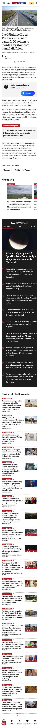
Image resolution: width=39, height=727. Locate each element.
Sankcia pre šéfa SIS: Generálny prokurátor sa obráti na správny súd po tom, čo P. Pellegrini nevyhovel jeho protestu (13, 567)
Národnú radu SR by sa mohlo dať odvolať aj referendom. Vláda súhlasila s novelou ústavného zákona (13, 629)
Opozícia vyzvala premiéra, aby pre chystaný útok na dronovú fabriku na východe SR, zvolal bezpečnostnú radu (13, 614)
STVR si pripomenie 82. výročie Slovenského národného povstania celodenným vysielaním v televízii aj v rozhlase (11, 517)
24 (31, 3)
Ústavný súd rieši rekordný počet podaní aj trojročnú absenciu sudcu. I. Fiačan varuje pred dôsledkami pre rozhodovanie (12, 486)
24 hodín (6, 227)
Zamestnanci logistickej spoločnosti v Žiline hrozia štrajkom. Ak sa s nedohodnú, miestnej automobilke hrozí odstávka (21, 337)
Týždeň (32, 227)
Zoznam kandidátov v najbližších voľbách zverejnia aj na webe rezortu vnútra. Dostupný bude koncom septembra (21, 352)
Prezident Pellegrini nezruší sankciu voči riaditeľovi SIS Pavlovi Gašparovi (12, 658)
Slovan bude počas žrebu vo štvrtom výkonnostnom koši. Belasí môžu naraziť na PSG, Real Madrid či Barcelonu (21, 378)
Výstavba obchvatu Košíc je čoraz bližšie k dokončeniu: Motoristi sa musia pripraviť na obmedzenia (19, 133)
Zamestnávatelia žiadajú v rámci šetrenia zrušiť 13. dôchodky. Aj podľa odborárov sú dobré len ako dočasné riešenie (21, 299)
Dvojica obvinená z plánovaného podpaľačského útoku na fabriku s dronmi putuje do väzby (20, 312)
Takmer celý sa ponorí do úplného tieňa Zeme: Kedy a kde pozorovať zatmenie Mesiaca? (21, 258)
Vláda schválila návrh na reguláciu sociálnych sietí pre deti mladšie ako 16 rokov (13, 644)
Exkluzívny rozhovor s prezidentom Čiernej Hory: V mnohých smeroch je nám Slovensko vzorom (12, 501)
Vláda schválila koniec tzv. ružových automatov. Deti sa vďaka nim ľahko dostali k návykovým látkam (12, 599)
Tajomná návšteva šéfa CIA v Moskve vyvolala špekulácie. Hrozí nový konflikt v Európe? (21, 286)
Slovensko (7, 398)
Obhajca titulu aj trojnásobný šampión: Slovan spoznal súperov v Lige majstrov (21, 324)
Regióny (11, 184)
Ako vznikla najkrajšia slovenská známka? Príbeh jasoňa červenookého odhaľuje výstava (12, 438)
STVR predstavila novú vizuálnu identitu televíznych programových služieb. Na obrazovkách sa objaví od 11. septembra (13, 422)
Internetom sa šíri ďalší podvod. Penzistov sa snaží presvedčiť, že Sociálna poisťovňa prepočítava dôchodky (19, 273)
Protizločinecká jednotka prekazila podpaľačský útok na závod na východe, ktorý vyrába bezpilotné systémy (12, 705)
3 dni (19, 227)
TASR (5, 56)
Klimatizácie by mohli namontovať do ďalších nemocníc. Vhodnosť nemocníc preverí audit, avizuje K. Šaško (10, 469)
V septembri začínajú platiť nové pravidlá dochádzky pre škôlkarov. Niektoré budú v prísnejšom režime (20, 365)
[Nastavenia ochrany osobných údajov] (4, 723)
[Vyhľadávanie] (4, 3)
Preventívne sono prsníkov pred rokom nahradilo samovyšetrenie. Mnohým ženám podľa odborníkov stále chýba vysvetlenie (12, 405)
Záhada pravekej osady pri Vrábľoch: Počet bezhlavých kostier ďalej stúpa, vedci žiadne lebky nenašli (12, 690)
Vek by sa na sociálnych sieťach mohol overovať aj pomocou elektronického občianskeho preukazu (11, 453)
